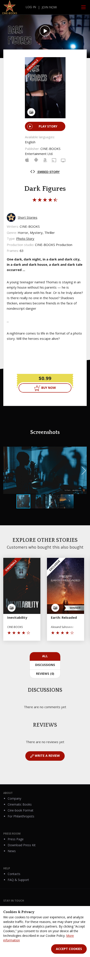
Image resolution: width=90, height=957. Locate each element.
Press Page (16, 839)
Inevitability (17, 617)
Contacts (14, 874)
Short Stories (27, 217)
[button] (82, 450)
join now (49, 7)
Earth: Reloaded (64, 617)
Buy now (48, 388)
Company (14, 798)
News (12, 851)
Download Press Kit (22, 845)
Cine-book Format (20, 810)
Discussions (45, 665)
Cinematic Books (20, 804)
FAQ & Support (18, 880)
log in (31, 7)
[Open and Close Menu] (83, 7)
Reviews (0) (45, 673)
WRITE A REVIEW (47, 755)
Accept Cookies (69, 949)
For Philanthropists (21, 816)
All (45, 656)
